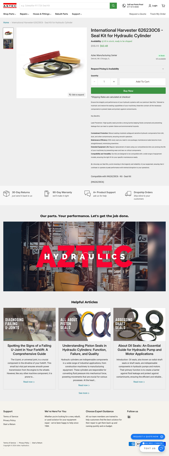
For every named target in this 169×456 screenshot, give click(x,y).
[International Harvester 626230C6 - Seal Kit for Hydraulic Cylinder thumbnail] (8, 33)
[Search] (113, 6)
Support (76, 14)
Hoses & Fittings (41, 14)
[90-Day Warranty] (64, 195)
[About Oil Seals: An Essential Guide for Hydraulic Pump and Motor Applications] (139, 324)
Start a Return (9, 424)
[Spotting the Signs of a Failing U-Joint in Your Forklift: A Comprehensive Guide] (29, 324)
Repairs (24, 14)
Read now (28, 382)
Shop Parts (9, 14)
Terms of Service (10, 416)
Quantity (94, 76)
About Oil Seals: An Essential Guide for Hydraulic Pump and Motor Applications (139, 350)
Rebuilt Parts (61, 14)
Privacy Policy (9, 420)
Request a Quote (137, 14)
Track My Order (158, 14)
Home (6, 22)
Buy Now (128, 90)
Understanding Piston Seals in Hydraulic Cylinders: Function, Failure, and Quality (84, 350)
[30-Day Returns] (23, 195)
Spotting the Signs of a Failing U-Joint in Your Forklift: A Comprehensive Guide (29, 350)
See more (83, 393)
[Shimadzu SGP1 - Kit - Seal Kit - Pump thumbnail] (8, 44)
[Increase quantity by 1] (114, 81)
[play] (84, 256)
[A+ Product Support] (104, 195)
